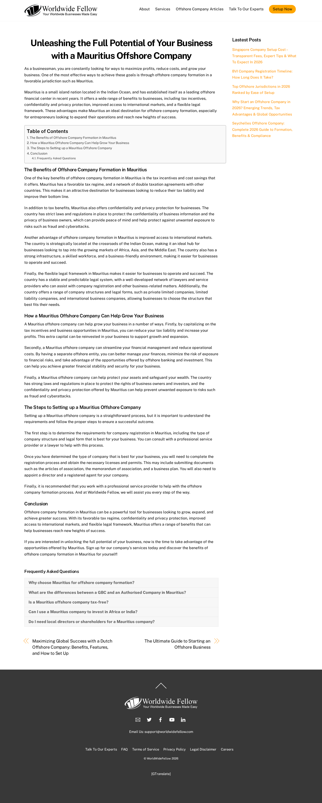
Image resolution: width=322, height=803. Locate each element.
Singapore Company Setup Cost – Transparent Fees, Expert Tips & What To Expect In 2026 (264, 56)
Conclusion (38, 153)
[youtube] (172, 719)
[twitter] (149, 719)
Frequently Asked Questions (56, 158)
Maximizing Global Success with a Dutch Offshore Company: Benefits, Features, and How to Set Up (72, 647)
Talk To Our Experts (246, 9)
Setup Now (282, 9)
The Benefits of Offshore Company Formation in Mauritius (73, 138)
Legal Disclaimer (203, 749)
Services (162, 9)
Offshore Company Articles (199, 9)
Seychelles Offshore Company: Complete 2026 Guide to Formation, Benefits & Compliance (262, 129)
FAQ (124, 749)
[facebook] (160, 719)
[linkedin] (183, 719)
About (144, 9)
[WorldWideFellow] (61, 14)
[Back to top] (161, 688)
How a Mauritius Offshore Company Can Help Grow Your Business (79, 143)
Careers (227, 749)
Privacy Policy (174, 749)
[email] (138, 719)
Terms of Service (145, 749)
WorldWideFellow (159, 758)
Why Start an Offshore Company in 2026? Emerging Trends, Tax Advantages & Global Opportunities (262, 108)
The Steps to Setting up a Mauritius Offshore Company (71, 148)
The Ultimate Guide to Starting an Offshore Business (177, 644)
